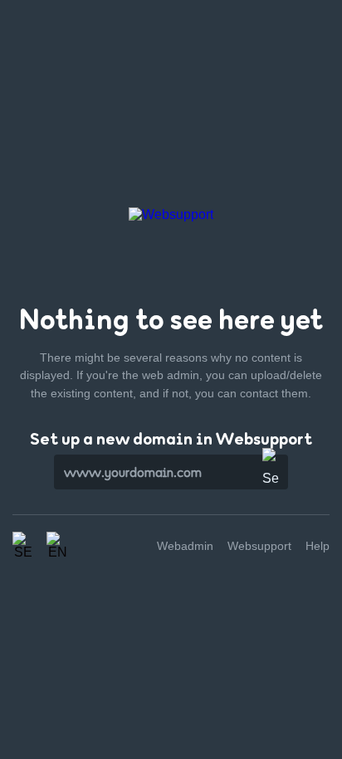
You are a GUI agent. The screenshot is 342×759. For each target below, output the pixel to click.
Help (317, 545)
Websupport (259, 545)
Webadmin (185, 545)
